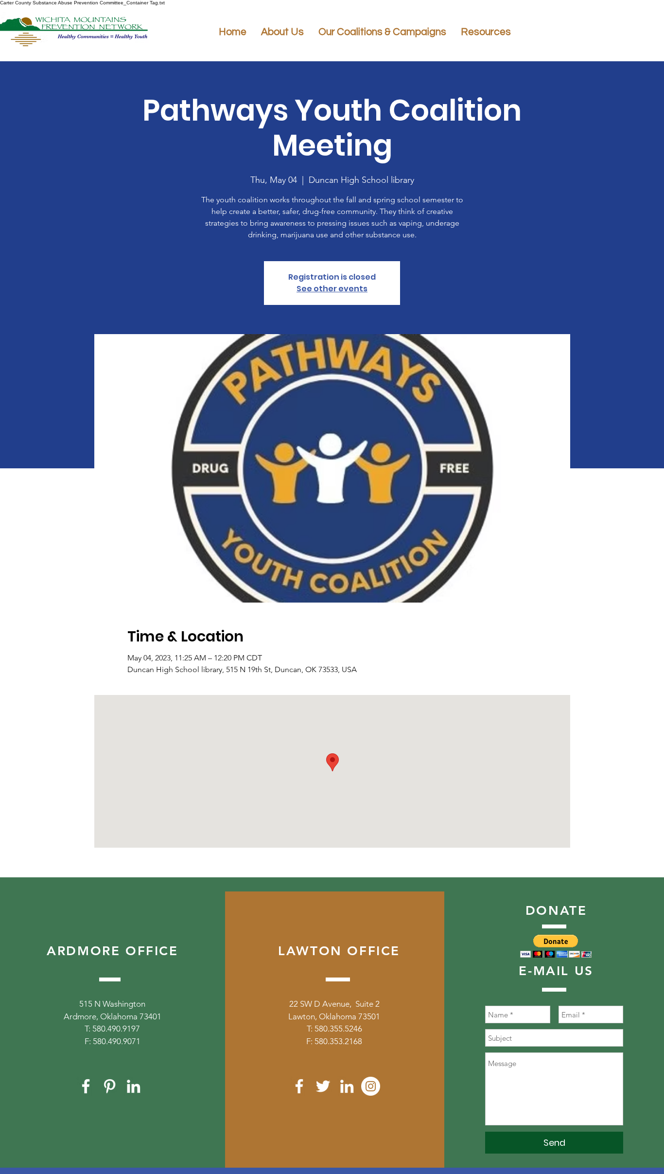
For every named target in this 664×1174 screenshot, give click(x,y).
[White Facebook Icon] (85, 1086)
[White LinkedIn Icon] (133, 1086)
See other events (332, 288)
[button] (556, 946)
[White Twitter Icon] (323, 1086)
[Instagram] (370, 1086)
